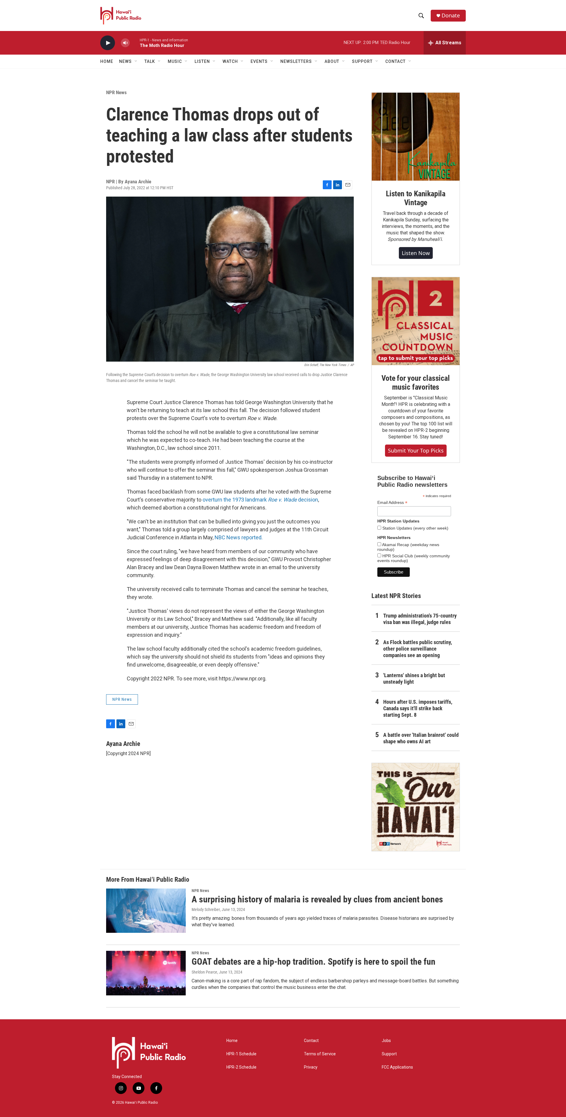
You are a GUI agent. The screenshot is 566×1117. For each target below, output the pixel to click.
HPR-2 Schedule (241, 1067)
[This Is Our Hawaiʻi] (416, 807)
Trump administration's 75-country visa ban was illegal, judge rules (420, 619)
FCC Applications (397, 1067)
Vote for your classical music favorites (415, 382)
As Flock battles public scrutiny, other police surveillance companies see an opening (417, 648)
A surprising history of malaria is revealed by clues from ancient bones (317, 899)
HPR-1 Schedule (241, 1054)
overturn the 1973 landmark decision (260, 500)
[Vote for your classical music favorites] (416, 321)
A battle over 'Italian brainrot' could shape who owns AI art (421, 738)
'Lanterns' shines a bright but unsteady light (414, 678)
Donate (451, 15)
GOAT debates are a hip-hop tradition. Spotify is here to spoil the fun (313, 961)
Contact (311, 1040)
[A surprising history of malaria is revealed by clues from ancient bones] (146, 911)
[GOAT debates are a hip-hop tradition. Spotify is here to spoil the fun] (146, 973)
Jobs (386, 1040)
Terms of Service (320, 1054)
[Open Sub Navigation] (136, 61)
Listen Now (416, 253)
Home (106, 61)
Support (389, 1054)
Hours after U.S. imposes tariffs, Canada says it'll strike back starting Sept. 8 (417, 708)
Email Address (392, 502)
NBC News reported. (239, 537)
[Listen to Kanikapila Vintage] (416, 137)
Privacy (310, 1067)
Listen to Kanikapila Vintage (415, 198)
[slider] (135, 43)
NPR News (116, 92)
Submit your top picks (416, 450)
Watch (230, 61)
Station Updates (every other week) (414, 528)
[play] (107, 43)
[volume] (125, 43)
